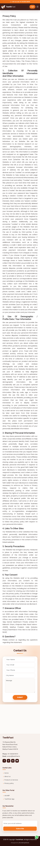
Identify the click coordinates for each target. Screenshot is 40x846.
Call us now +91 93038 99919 (21, 1)
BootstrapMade (24, 843)
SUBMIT (20, 697)
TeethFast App (9, 799)
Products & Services (11, 780)
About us (7, 776)
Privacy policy (9, 783)
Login (32, 7)
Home (6, 773)
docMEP (7, 796)
